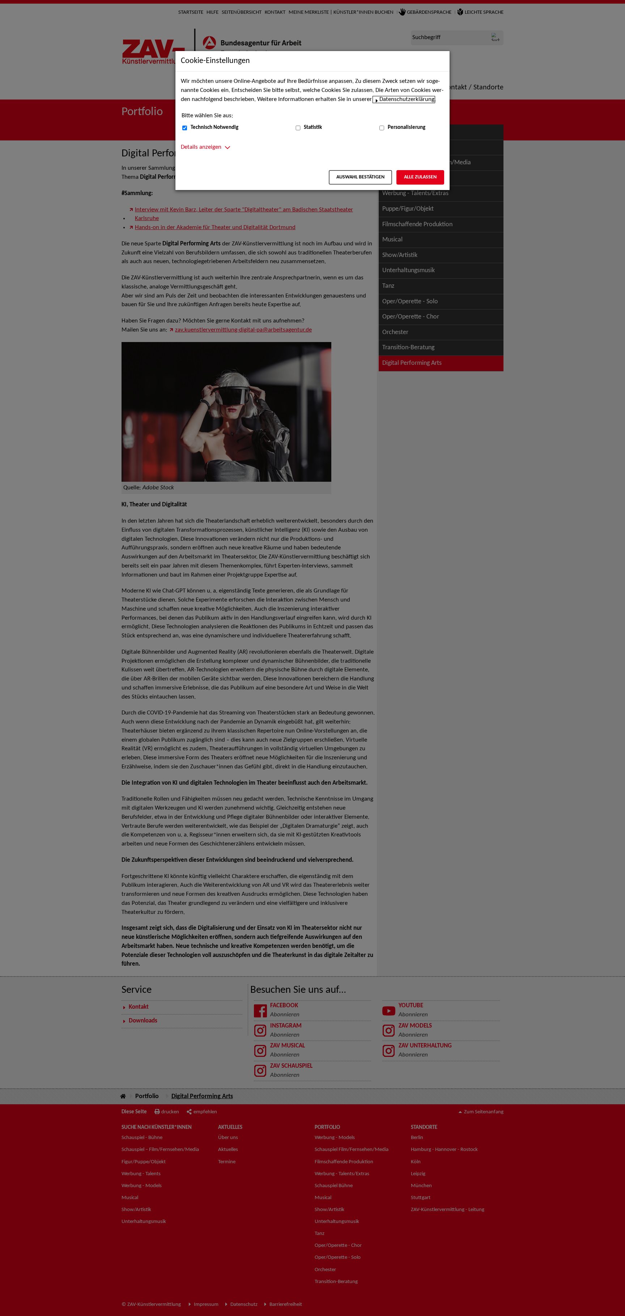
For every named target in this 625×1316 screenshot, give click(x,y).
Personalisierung (406, 127)
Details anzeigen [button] (201, 147)
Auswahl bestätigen (360, 177)
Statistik (313, 127)
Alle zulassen (420, 177)
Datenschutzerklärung (406, 99)
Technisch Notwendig (214, 127)
